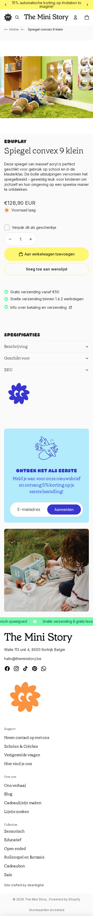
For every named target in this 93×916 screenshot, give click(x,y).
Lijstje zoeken (16, 811)
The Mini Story (36, 899)
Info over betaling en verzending (39, 307)
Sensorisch (14, 831)
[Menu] (8, 17)
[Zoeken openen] (17, 17)
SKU (8, 369)
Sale (8, 874)
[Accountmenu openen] (75, 17)
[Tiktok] (25, 668)
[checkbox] (30, 227)
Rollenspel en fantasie (24, 857)
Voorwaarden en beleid (46, 910)
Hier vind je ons (18, 763)
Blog (8, 794)
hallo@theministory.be (22, 658)
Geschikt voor (17, 358)
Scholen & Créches (21, 746)
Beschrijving (16, 346)
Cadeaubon (14, 866)
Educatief (12, 839)
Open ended (15, 848)
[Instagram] (16, 668)
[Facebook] (7, 668)
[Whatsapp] (44, 668)
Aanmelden (64, 509)
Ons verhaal (15, 785)
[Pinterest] (35, 668)
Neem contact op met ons (26, 737)
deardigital (35, 885)
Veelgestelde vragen (22, 755)
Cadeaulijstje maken (22, 802)
